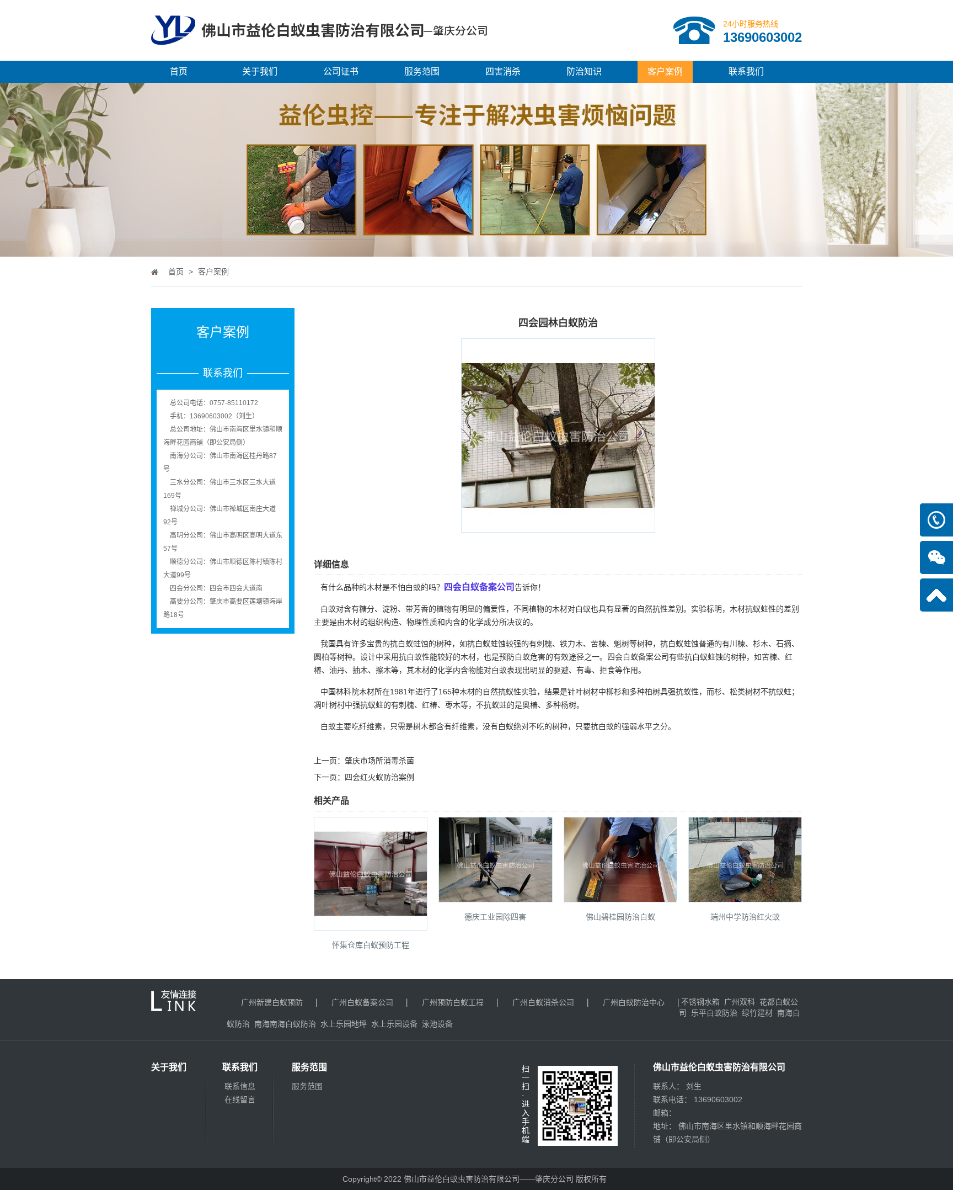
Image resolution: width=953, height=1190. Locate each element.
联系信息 (239, 1086)
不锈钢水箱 (700, 1001)
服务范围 (422, 71)
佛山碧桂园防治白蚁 (620, 916)
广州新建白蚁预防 (272, 1002)
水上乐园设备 (394, 1023)
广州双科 (739, 1001)
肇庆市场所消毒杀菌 (379, 760)
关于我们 (259, 71)
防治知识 (584, 71)
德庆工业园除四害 (495, 916)
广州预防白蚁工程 (453, 1002)
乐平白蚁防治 (714, 1012)
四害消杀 (503, 71)
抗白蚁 (602, 726)
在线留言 (239, 1099)
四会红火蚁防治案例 (379, 777)
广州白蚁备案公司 (362, 1002)
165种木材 (456, 691)
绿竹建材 (757, 1012)
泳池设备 (437, 1023)
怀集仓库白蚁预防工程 (370, 945)
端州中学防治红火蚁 (745, 916)
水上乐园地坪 (343, 1023)
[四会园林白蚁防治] (558, 524)
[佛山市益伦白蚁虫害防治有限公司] (319, 56)
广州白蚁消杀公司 (543, 1002)
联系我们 (746, 71)
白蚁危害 (530, 656)
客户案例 (665, 71)
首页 (179, 71)
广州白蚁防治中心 (634, 1002)
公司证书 (340, 71)
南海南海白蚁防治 (285, 1023)
